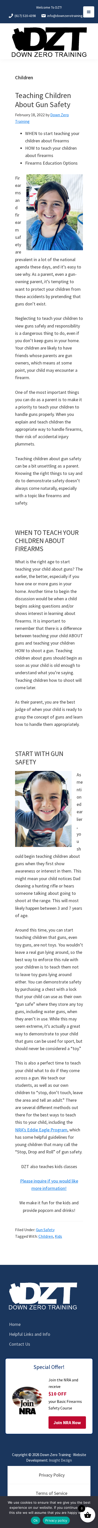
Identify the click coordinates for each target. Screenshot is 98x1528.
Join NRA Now (67, 1422)
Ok (35, 1520)
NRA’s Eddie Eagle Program (41, 1130)
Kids (58, 1236)
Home (15, 1324)
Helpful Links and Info (29, 1334)
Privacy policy (56, 1520)
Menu (88, 11)
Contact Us (19, 1344)
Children (45, 1236)
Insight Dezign (60, 1460)
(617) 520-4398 (25, 15)
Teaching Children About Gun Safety (43, 99)
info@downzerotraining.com (68, 15)
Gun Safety (45, 1229)
